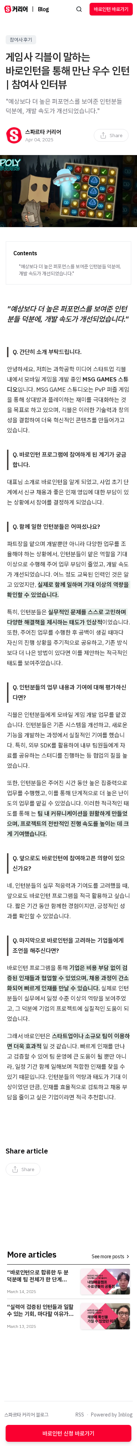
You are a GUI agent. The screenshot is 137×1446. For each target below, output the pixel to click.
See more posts (108, 1256)
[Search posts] (79, 9)
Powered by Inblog (112, 1415)
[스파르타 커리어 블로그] (16, 9)
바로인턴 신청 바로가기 (68, 1433)
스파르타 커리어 (43, 131)
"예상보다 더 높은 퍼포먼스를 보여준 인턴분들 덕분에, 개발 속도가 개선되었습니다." (70, 270)
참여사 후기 (21, 40)
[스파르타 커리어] (14, 135)
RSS (80, 1415)
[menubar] (111, 135)
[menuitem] (111, 135)
